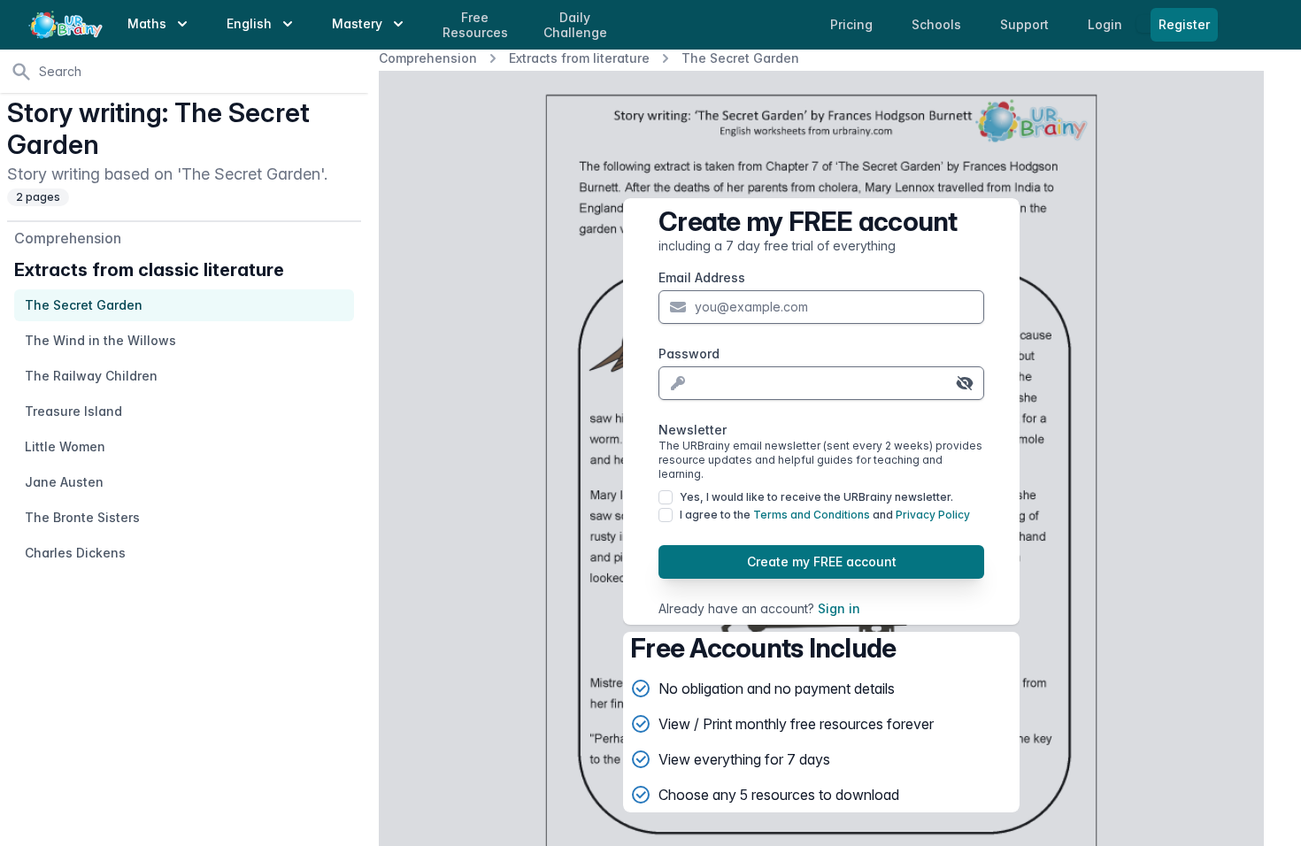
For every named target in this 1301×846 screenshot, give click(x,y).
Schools (938, 24)
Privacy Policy (933, 514)
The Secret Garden (740, 57)
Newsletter (820, 451)
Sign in (839, 608)
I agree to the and (825, 514)
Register (1184, 24)
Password (689, 353)
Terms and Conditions (811, 514)
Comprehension (428, 57)
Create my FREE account (822, 561)
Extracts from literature (579, 57)
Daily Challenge (575, 25)
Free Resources (475, 25)
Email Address (701, 277)
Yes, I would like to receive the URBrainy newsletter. (816, 497)
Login (1107, 24)
